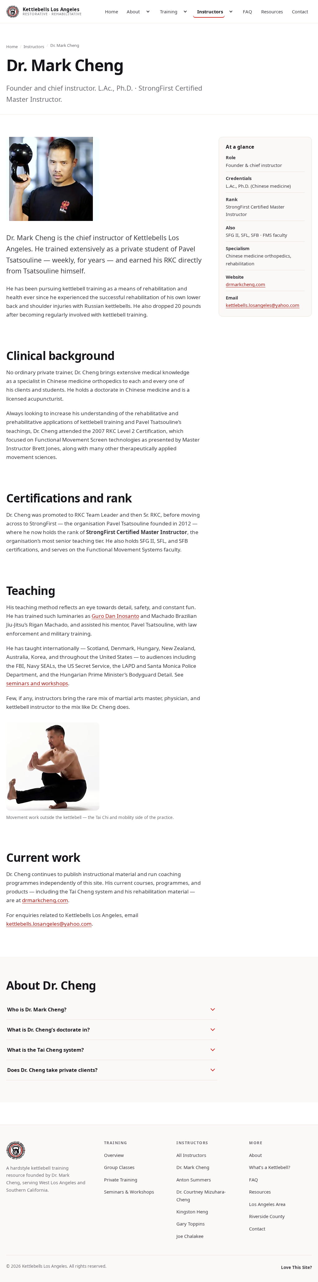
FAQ (247, 11)
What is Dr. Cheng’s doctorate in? (48, 1029)
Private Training (120, 1179)
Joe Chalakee (189, 1236)
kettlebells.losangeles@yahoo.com (49, 923)
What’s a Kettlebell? (269, 1167)
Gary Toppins (190, 1224)
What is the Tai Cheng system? (45, 1049)
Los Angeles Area (267, 1204)
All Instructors (191, 1155)
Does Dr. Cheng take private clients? (52, 1069)
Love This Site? (296, 1267)
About (133, 11)
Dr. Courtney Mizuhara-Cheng (201, 1195)
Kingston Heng (192, 1211)
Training (168, 11)
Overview (114, 1155)
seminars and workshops (37, 683)
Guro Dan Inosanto (115, 615)
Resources (272, 11)
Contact (300, 11)
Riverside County (267, 1216)
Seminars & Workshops (129, 1192)
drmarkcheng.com (45, 900)
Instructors (210, 11)
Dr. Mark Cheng (192, 1167)
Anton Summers (193, 1179)
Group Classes (119, 1167)
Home (111, 11)
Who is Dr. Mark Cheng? (36, 1009)
